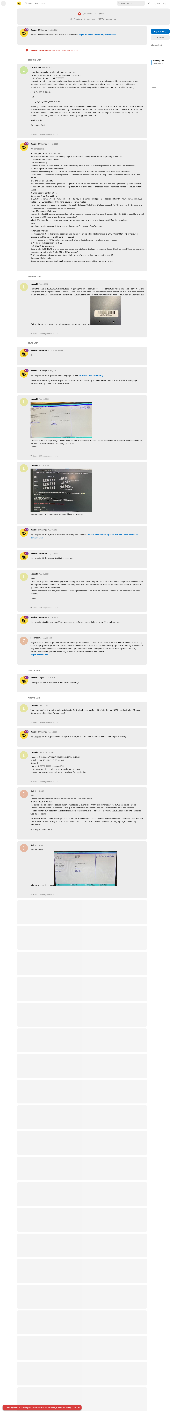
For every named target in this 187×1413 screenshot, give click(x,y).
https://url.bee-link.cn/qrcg (91, 375)
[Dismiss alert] (79, 1407)
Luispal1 (37, 375)
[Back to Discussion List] (3, 3)
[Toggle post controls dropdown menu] (142, 39)
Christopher (39, 149)
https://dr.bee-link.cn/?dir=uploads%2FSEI (97, 34)
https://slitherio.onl (39, 654)
